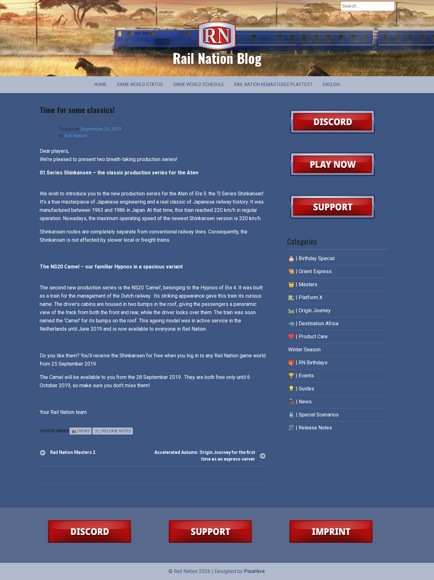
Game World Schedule (198, 84)
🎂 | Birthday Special (311, 258)
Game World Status (140, 84)
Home (100, 84)
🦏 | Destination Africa (313, 323)
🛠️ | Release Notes (112, 431)
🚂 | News (80, 431)
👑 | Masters (302, 284)
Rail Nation (75, 135)
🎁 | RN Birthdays (308, 363)
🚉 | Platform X (305, 297)
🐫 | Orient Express (310, 271)
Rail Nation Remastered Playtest (273, 84)
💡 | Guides (301, 389)
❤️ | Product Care (308, 337)
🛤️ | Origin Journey (309, 310)
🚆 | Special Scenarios (313, 415)
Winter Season (304, 350)
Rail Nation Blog (217, 58)
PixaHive (254, 571)
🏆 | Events (301, 376)
